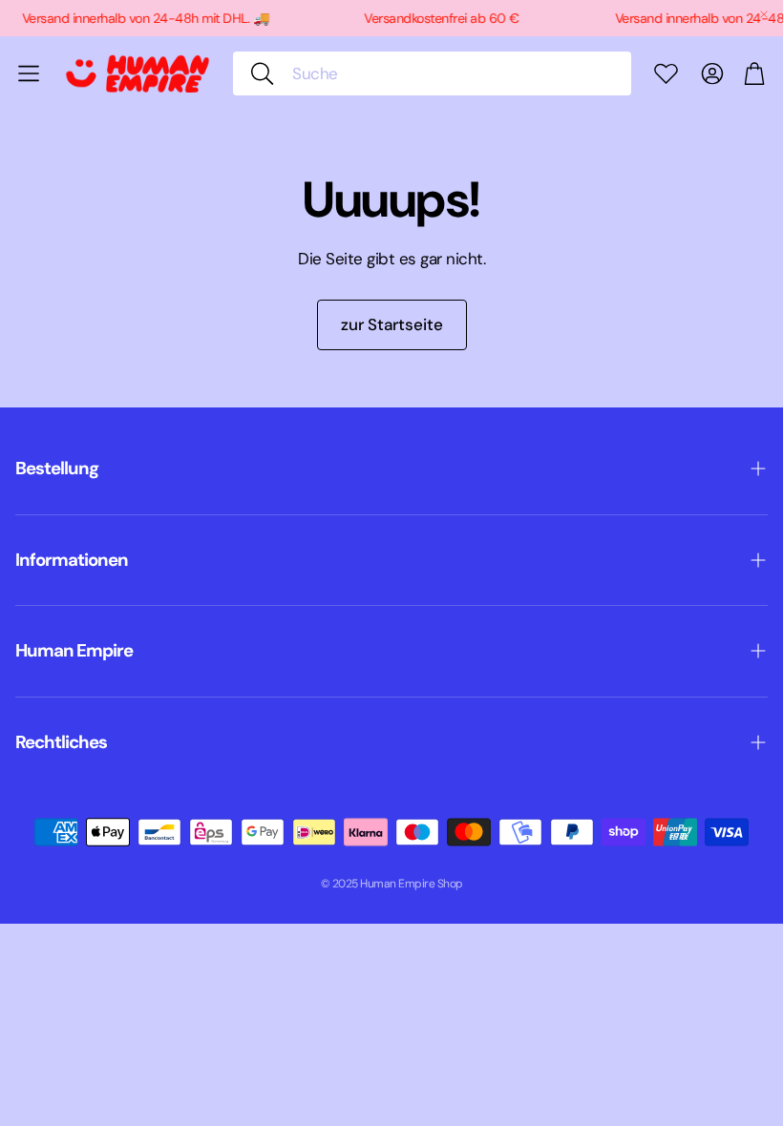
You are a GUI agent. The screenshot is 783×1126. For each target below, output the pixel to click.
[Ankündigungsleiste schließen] (764, 14)
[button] (432, 73)
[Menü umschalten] (28, 73)
